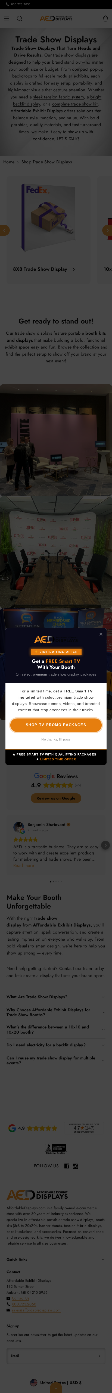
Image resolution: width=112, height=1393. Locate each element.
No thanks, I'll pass (55, 739)
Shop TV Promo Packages (56, 725)
